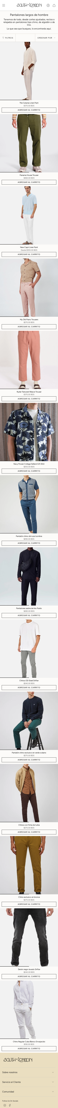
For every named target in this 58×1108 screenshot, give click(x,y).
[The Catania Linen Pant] (29, 71)
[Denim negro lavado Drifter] (29, 937)
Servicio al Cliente (11, 1082)
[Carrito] (54, 5)
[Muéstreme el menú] (3, 5)
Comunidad (8, 1091)
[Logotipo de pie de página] (17, 1060)
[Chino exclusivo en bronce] (29, 865)
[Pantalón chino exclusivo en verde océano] (29, 721)
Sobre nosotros (9, 1072)
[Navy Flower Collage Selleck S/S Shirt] (29, 432)
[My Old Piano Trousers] (29, 288)
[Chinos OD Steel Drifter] (29, 649)
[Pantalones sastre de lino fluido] (29, 576)
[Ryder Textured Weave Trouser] (29, 360)
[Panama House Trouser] (29, 143)
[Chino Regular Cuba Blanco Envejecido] (29, 1010)
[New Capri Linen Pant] (29, 215)
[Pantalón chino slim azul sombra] (29, 504)
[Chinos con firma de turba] (29, 793)
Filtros (9, 37)
